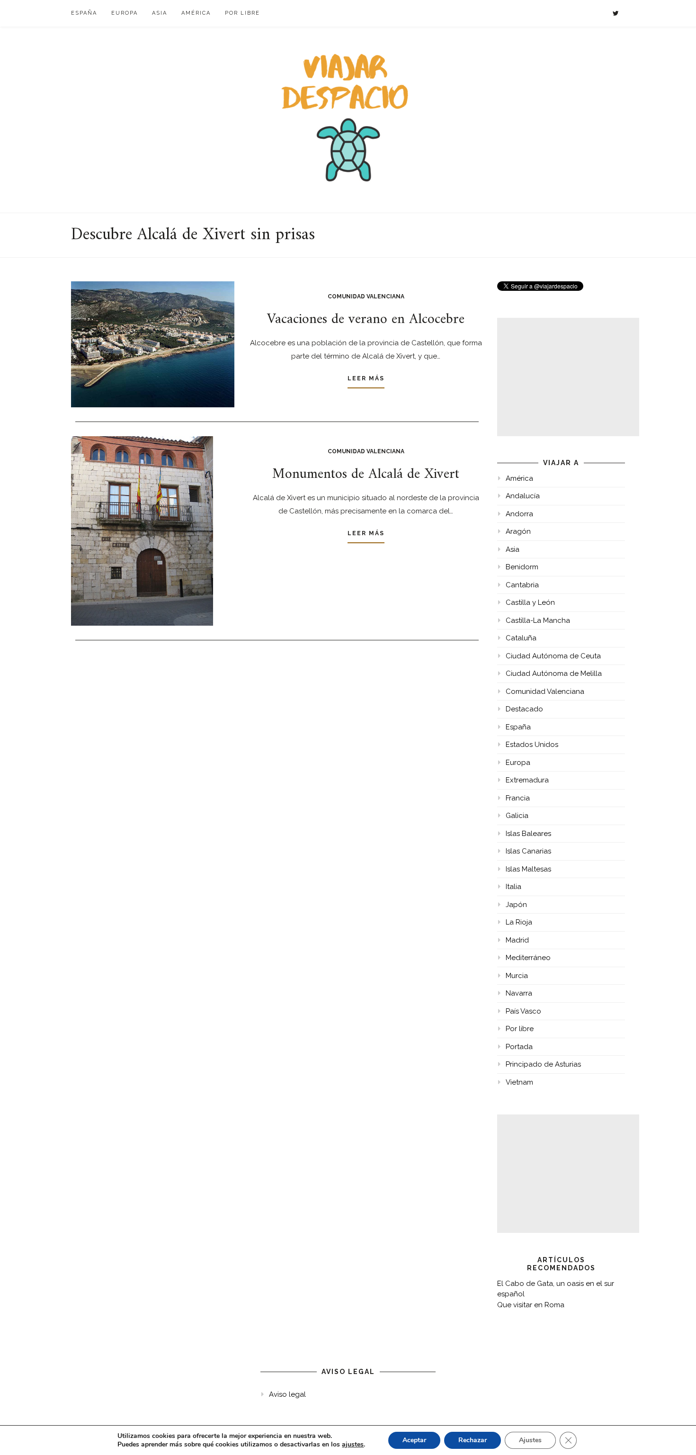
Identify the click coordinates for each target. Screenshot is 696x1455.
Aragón (518, 531)
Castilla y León (530, 602)
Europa (124, 13)
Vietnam (519, 1082)
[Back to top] (676, 1435)
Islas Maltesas (528, 869)
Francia (518, 798)
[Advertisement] (568, 377)
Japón (516, 904)
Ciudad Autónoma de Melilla (554, 673)
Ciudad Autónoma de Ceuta (553, 656)
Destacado (524, 709)
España (84, 13)
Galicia (517, 815)
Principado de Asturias (543, 1064)
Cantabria (522, 585)
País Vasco (523, 1011)
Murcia (517, 975)
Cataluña (521, 638)
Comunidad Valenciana (366, 296)
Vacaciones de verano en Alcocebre (365, 319)
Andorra (519, 514)
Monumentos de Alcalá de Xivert (365, 474)
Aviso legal (287, 1394)
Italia (513, 886)
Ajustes (530, 1440)
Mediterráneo (528, 957)
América (196, 13)
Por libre (242, 13)
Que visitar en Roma (530, 1305)
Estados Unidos (532, 744)
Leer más (366, 378)
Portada (519, 1046)
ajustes (353, 1444)
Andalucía (523, 496)
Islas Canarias (528, 851)
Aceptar (414, 1440)
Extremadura (527, 780)
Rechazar (472, 1440)
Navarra (519, 993)
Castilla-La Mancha (538, 620)
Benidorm (522, 567)
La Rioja (519, 922)
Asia (159, 13)
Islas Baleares (528, 833)
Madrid (517, 940)
